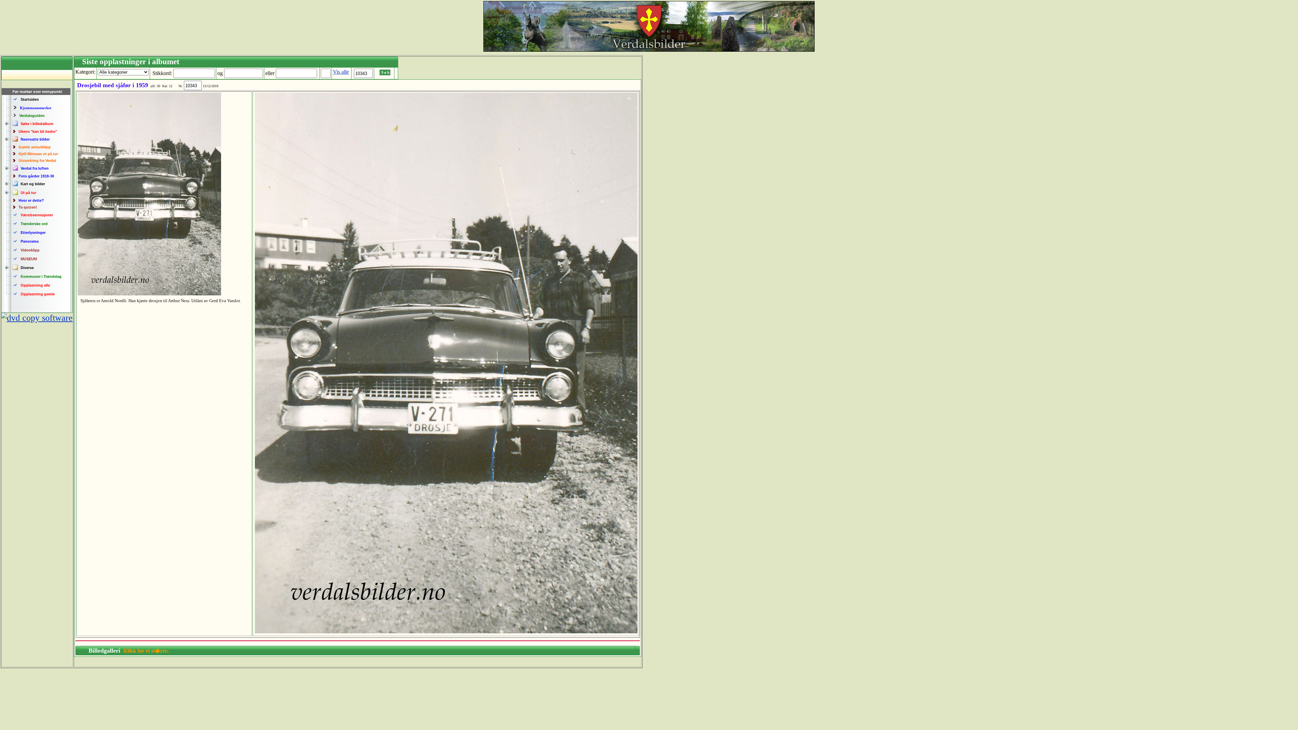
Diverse (27, 268)
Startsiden (30, 99)
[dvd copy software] (37, 318)
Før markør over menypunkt (37, 92)
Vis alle (341, 72)
